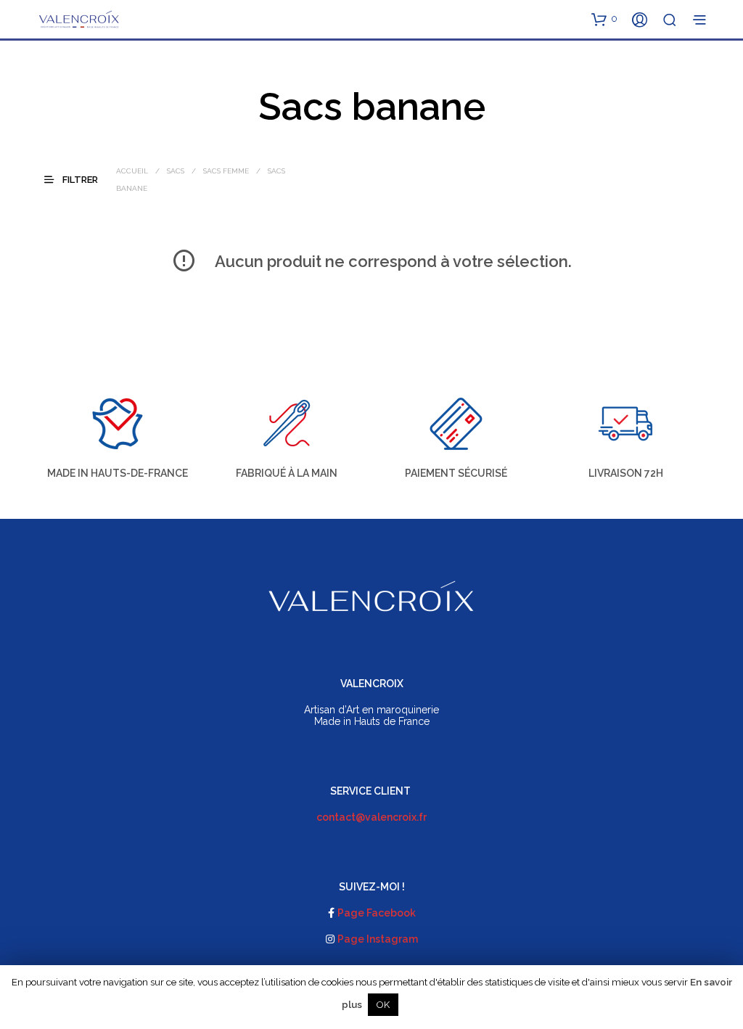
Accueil (132, 171)
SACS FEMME (226, 171)
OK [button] (383, 1004)
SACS (175, 171)
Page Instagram (377, 939)
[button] (604, 19)
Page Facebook (376, 913)
